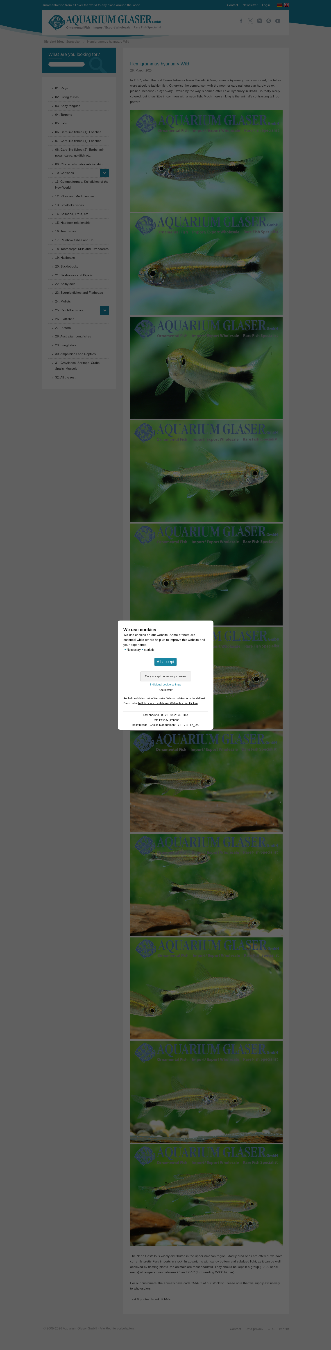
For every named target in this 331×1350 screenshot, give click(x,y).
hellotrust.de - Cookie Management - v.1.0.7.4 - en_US (165, 725)
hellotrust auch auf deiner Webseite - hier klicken (168, 703)
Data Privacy (160, 720)
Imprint (174, 720)
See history (165, 690)
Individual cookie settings (165, 684)
